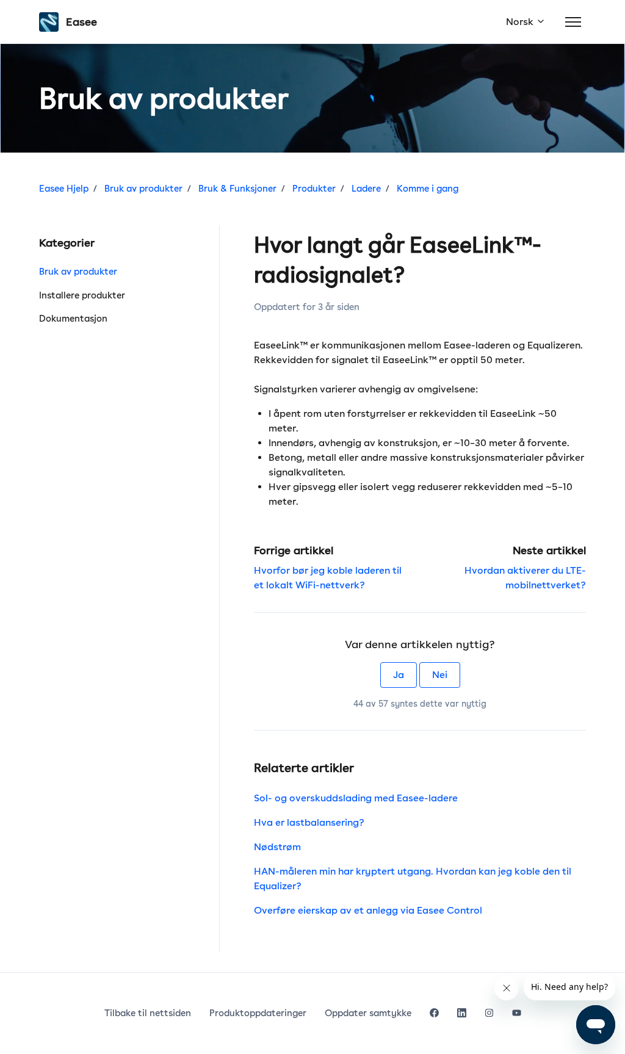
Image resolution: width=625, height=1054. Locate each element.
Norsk (521, 21)
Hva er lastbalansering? (309, 822)
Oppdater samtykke (368, 1013)
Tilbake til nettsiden (147, 1013)
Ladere (366, 188)
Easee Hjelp (64, 188)
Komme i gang (427, 188)
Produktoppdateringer (257, 1013)
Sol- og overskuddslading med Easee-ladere (356, 798)
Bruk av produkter (143, 188)
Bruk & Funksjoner (237, 188)
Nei (439, 674)
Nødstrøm (277, 847)
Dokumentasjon (73, 318)
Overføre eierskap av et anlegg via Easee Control (368, 910)
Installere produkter (82, 295)
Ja (398, 674)
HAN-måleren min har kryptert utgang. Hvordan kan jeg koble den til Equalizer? (412, 878)
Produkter (314, 188)
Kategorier (67, 242)
